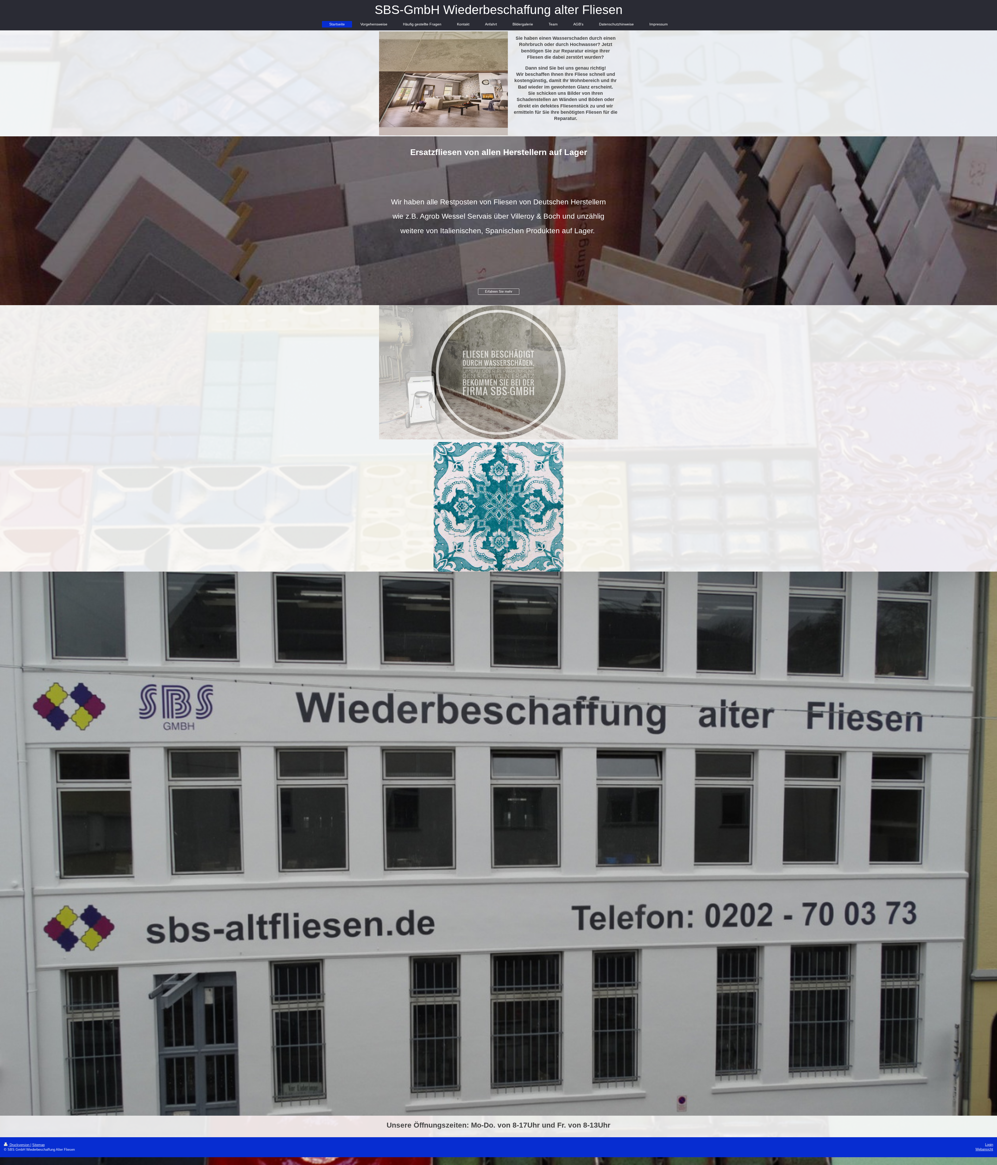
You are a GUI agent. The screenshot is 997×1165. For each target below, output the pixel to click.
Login (989, 1145)
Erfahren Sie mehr (498, 291)
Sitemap (38, 1145)
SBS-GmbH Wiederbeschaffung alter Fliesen (499, 10)
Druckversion (19, 1145)
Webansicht (984, 1149)
